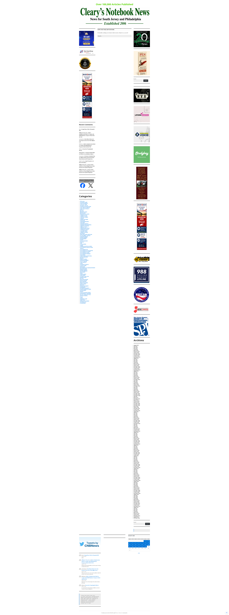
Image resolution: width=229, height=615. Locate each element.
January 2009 (136, 489)
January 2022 (136, 392)
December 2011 (137, 452)
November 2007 (137, 504)
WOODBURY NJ (83, 302)
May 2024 (136, 374)
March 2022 (136, 390)
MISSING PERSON (83, 269)
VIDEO (81, 297)
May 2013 (135, 435)
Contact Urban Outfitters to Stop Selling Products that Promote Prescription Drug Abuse (87, 166)
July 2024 (135, 372)
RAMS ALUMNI (83, 283)
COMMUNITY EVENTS (84, 229)
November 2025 (137, 354)
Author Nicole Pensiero (84, 208)
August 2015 (136, 411)
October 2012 (136, 442)
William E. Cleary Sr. (83, 132)
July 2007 (135, 508)
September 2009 (137, 480)
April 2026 (136, 349)
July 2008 (135, 495)
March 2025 (136, 363)
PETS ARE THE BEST (84, 279)
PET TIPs (82, 278)
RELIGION (82, 284)
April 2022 (136, 389)
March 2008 (136, 499)
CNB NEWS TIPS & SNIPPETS (85, 224)
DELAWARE (82, 233)
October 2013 (136, 430)
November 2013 (137, 428)
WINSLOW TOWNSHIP (84, 301)
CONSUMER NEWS (83, 230)
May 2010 (135, 471)
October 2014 (136, 422)
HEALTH (81, 258)
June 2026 (136, 347)
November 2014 (137, 421)
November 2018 (137, 405)
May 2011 (135, 459)
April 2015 (136, 416)
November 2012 (137, 441)
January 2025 (136, 365)
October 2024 (136, 368)
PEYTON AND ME (83, 280)
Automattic (125, 612)
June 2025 (136, 360)
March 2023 (136, 383)
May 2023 (136, 381)
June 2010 (136, 470)
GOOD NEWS (82, 254)
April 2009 (136, 485)
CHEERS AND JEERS (84, 219)
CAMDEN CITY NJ (83, 215)
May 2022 (136, 388)
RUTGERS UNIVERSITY (84, 288)
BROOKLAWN (83, 213)
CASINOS (82, 218)
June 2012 (135, 447)
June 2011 (135, 457)
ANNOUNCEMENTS (84, 203)
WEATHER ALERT (83, 298)
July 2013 (135, 433)
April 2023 (136, 382)
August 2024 (136, 371)
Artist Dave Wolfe (83, 204)
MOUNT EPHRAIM (83, 271)
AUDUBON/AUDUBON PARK (85, 206)
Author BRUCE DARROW (85, 207)
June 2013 (135, 434)
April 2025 (136, 362)
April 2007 (136, 511)
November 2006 (137, 515)
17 (129, 546)
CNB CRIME (82, 222)
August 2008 (136, 494)
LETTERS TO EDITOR (84, 264)
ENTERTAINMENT (83, 237)
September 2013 (137, 431)
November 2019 (137, 404)
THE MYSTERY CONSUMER (85, 293)
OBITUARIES (82, 275)
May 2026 (136, 348)
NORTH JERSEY (83, 274)
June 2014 (135, 425)
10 (129, 544)
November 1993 (137, 518)
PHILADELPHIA (83, 281)
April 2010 (136, 473)
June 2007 (136, 509)
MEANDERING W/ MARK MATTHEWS (87, 267)
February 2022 (136, 391)
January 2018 (136, 407)
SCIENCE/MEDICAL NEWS (85, 289)
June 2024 (136, 373)
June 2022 (136, 387)
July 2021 (135, 396)
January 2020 (136, 402)
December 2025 (137, 353)
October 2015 (136, 409)
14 (142, 544)
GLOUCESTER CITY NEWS (85, 251)
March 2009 (136, 486)
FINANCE (82, 242)
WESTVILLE (82, 300)
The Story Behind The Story (85, 294)
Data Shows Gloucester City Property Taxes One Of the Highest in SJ (87, 140)
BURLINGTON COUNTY (84, 214)
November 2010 (137, 465)
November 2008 (137, 491)
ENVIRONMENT (83, 238)
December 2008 (137, 490)
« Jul (139, 553)
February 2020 (137, 401)
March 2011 (136, 461)
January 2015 (136, 419)
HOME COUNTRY (83, 259)
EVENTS (81, 239)
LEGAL (81, 263)
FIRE (81, 243)
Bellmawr (82, 209)
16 (148, 544)
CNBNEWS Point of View (85, 228)
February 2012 (136, 450)
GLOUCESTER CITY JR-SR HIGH (86, 250)
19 (135, 546)
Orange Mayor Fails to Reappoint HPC (91, 555)
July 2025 (135, 359)
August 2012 (136, 445)
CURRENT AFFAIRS (84, 232)
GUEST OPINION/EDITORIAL (86, 256)
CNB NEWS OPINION (84, 223)
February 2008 (137, 500)
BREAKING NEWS (83, 212)
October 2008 (136, 492)
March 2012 (136, 449)
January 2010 (136, 476)
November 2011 (137, 453)
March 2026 (136, 350)
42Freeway (82, 201)
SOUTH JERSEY (83, 290)
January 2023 (136, 384)
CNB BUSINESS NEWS (84, 221)
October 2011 (136, 454)
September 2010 (137, 467)
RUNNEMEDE (82, 287)
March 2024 (136, 376)
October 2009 (136, 479)
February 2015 (136, 418)
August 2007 (136, 507)
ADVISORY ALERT (83, 202)
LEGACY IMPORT (83, 261)
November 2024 (137, 367)
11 (132, 544)
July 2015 (135, 412)
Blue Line (82, 210)
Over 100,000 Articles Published (114, 4)
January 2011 (136, 463)
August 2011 (136, 455)
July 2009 (135, 482)
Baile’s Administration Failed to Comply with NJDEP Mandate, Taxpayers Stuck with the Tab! (87, 145)
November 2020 (137, 398)
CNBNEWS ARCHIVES (84, 225)
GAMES (81, 245)
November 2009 (137, 478)
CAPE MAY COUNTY (84, 217)
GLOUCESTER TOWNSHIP (85, 253)
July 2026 (135, 346)
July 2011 (135, 456)
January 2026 (136, 352)
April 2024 (136, 375)
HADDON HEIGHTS (84, 257)
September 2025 (137, 357)
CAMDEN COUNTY (83, 216)
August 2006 (136, 517)
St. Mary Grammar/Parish (85, 292)
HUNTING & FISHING (84, 260)
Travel (81, 296)
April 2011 (136, 460)
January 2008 (136, 501)
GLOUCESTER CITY (84, 249)
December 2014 (137, 420)
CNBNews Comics (83, 227)
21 (142, 546)
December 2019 (137, 403)
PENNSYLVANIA (83, 277)
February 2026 (136, 351)
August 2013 (136, 432)
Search (135, 78)
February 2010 (136, 475)
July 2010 (135, 469)
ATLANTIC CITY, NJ (84, 205)
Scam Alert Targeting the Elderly (92, 585)
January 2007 (136, 514)
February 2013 (136, 438)
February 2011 (136, 462)
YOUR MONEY (83, 303)
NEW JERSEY (82, 272)
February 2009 (137, 488)
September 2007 (137, 506)
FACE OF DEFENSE (84, 240)
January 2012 (136, 451)
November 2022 (137, 386)
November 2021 (137, 394)
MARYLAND (82, 266)
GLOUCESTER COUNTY (84, 252)
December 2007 (137, 503)
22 (145, 546)
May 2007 (136, 510)
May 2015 (135, 415)
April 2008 (136, 498)
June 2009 (136, 483)
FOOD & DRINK (83, 244)
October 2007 (136, 505)
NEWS (81, 273)
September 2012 (137, 444)
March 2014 (136, 427)
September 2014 (137, 423)
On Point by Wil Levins (84, 276)
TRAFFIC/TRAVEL (84, 295)
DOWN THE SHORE (84, 236)
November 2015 (137, 408)
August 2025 (136, 358)
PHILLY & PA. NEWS (84, 282)
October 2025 (136, 356)
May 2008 (136, 497)
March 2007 (136, 512)
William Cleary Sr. (82, 164)
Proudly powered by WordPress (107, 612)
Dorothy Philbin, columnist (85, 235)
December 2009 (137, 477)
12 (135, 544)
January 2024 (136, 378)
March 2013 (136, 437)
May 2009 (136, 484)
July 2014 (135, 424)
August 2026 (136, 345)
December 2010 (137, 464)
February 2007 (136, 513)
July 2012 (135, 446)
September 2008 (137, 493)
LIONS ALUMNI (83, 265)
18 (132, 546)
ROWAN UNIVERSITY (84, 286)
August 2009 (136, 481)
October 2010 (136, 466)
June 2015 (135, 413)
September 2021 (137, 395)
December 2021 (137, 393)
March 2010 (136, 474)
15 (145, 544)
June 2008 (136, 496)
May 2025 (135, 361)
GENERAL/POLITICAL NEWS (86, 246)
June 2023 (136, 380)
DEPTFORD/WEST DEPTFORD (86, 234)
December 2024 (137, 366)
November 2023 (137, 379)
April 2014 (136, 426)
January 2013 (136, 439)
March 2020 (136, 400)
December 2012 (137, 440)
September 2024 (137, 369)
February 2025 (136, 364)
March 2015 (136, 417)
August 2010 (136, 468)
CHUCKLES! (82, 220)
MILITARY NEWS (83, 268)
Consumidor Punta (83, 231)
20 (138, 546)
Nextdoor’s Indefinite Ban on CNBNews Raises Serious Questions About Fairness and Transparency (87, 158)
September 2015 (137, 410)
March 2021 (136, 397)
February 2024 (136, 377)
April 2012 (136, 448)
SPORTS (81, 291)
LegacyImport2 (83, 262)
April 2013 (136, 436)
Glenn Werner (82, 152)
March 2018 (136, 406)
